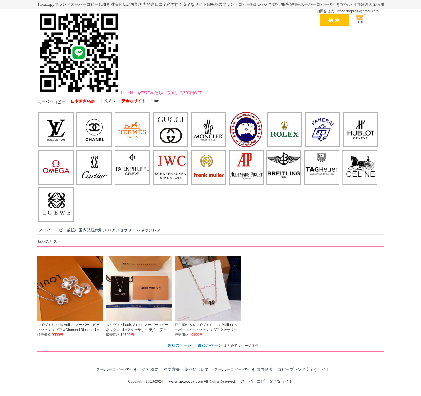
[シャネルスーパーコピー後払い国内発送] (94, 130)
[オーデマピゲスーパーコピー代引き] (246, 168)
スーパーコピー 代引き (116, 369)
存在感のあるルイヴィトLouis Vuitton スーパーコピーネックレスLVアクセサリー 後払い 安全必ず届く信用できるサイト (206, 330)
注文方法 (108, 101)
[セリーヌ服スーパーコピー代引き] (359, 168)
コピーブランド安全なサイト (304, 369)
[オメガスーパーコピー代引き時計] (56, 168)
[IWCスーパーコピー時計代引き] (170, 168)
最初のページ (179, 345)
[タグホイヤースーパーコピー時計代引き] (321, 168)
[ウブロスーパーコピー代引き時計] (360, 130)
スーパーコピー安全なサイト (267, 381)
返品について (197, 369)
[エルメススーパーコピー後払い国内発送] (132, 130)
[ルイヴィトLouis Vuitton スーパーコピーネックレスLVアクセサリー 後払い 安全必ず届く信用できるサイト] (139, 320)
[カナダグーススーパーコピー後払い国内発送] (246, 130)
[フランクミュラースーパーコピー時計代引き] (208, 168)
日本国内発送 (83, 101)
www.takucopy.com (186, 381)
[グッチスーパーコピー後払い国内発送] (170, 130)
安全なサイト (134, 101)
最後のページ (210, 345)
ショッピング (364, 18)
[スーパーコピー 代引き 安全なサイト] (78, 93)
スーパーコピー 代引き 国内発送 (243, 369)
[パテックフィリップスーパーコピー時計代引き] (132, 168)
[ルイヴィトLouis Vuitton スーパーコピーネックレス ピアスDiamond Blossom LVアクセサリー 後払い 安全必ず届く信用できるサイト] (70, 320)
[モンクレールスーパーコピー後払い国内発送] (208, 130)
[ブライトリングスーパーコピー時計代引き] (283, 168)
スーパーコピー (51, 102)
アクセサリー (124, 230)
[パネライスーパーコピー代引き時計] (322, 130)
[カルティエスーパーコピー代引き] (94, 168)
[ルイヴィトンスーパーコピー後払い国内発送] (56, 130)
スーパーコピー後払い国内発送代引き (73, 230)
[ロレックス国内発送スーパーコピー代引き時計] (284, 130)
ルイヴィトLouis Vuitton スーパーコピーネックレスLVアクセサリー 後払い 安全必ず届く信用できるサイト (137, 330)
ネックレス (151, 230)
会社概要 (150, 369)
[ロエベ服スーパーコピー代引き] (56, 205)
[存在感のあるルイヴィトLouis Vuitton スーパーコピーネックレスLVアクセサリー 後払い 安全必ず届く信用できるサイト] (208, 320)
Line (155, 101)
